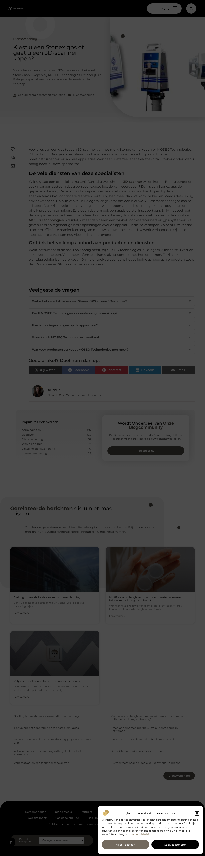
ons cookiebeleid (140, 834)
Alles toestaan (125, 844)
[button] (197, 813)
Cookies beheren (175, 844)
